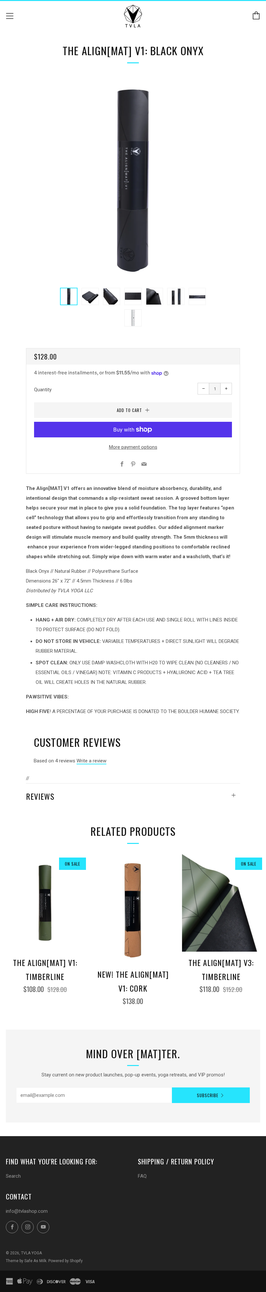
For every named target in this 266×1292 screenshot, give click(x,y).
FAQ (142, 1176)
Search (13, 1176)
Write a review (91, 761)
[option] (133, 178)
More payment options (133, 447)
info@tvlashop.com (27, 1211)
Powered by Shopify (65, 1261)
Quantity (43, 390)
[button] (69, 296)
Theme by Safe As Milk (26, 1261)
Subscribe (207, 1095)
